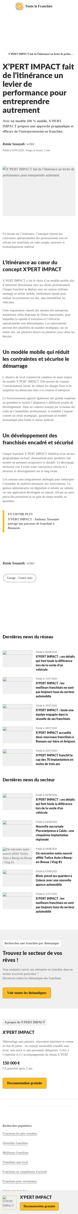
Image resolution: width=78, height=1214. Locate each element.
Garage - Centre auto (19, 578)
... (7, 48)
